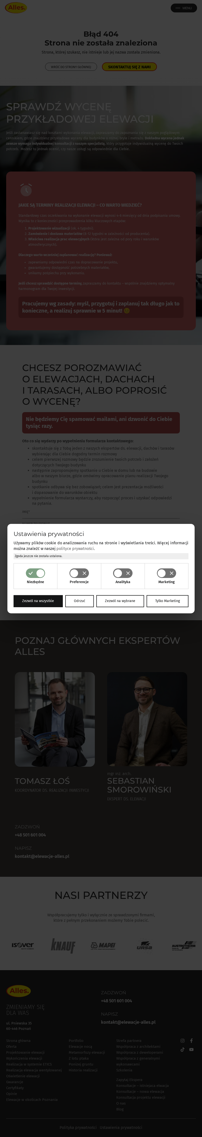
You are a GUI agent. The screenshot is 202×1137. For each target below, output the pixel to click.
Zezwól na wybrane (120, 601)
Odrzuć (79, 601)
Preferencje (79, 582)
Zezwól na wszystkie (38, 601)
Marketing (166, 582)
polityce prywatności (75, 548)
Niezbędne (35, 582)
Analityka (123, 582)
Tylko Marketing (167, 601)
